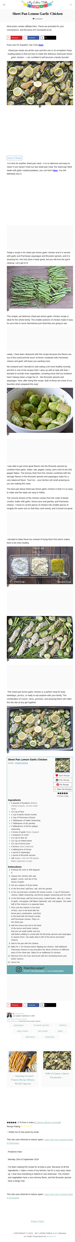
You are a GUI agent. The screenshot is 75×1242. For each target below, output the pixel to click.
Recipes (18, 1019)
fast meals (43, 1031)
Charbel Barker (21, 763)
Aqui (40, 45)
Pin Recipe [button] (64, 785)
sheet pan (49, 1037)
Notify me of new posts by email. (24, 1132)
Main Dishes (11, 1019)
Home (9, 1021)
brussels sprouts (41, 1025)
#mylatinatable (57, 971)
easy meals (22, 1031)
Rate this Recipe (63, 789)
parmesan (30, 1037)
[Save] (40, 107)
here (55, 170)
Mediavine (51, 1236)
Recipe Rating (13, 1126)
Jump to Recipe (14, 158)
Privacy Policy (37, 1221)
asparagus (18, 1025)
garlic (60, 1031)
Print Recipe (63, 780)
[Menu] (4, 4)
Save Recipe (64, 775)
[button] (58, 793)
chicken (62, 1025)
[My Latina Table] (37, 4)
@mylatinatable (38, 971)
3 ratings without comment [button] (47, 1122)
